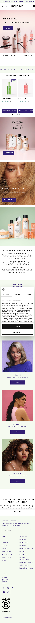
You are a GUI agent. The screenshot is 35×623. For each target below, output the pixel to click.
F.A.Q (3, 540)
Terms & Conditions (8, 554)
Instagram (5, 577)
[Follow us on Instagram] (8, 588)
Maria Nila (9, 617)
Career (4, 560)
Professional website (26, 568)
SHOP (8, 28)
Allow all (17, 326)
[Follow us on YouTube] (4, 592)
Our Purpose (23, 543)
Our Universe (23, 546)
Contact (4, 548)
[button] (12, 114)
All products (15, 55)
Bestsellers (28, 55)
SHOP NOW (9, 152)
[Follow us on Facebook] (4, 588)
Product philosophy (26, 548)
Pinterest (4, 581)
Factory (21, 551)
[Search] (6, 6)
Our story (22, 540)
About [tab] (29, 294)
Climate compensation (24, 558)
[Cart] (32, 6)
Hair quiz (5, 55)
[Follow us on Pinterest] (12, 588)
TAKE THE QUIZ (8, 199)
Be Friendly (23, 554)
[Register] (30, 530)
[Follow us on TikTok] (8, 592)
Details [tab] (17, 294)
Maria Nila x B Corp (26, 562)
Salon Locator (6, 551)
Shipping (5, 543)
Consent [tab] (6, 294)
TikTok (4, 583)
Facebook (5, 579)
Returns (4, 546)
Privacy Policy (6, 557)
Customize (16, 332)
